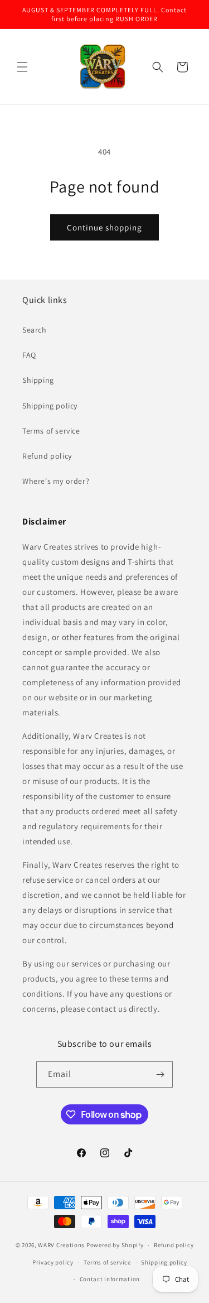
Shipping (38, 380)
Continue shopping (104, 227)
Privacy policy (53, 1262)
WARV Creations (61, 1245)
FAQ (29, 355)
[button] (22, 67)
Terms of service (51, 431)
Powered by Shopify (115, 1245)
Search (34, 330)
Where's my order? (55, 481)
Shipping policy (49, 406)
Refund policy (47, 456)
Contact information (110, 1279)
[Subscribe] (160, 1074)
